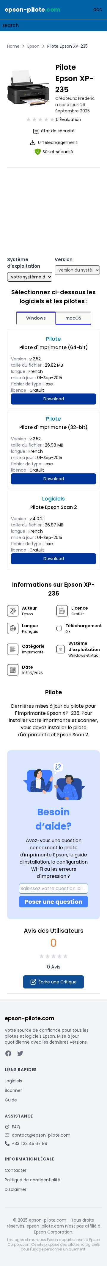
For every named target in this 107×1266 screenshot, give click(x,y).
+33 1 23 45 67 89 (29, 1143)
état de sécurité (58, 131)
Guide (11, 1100)
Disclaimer (15, 1189)
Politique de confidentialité (32, 1180)
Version (64, 259)
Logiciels (13, 1081)
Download (53, 399)
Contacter (15, 1170)
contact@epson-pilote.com (41, 1135)
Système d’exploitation (23, 262)
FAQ (16, 1127)
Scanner (13, 1090)
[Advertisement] (53, 205)
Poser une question (53, 902)
